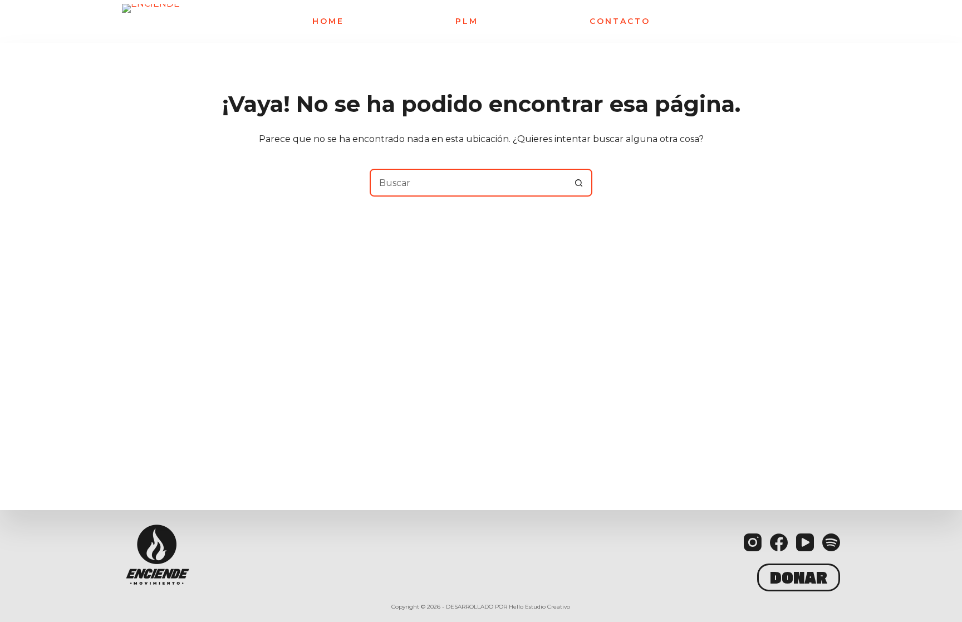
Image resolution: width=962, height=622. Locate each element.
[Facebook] (779, 542)
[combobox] (468, 183)
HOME (328, 22)
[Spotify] (831, 542)
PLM (466, 22)
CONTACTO (620, 22)
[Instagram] (753, 542)
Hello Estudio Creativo (539, 606)
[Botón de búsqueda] (578, 182)
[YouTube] (805, 542)
